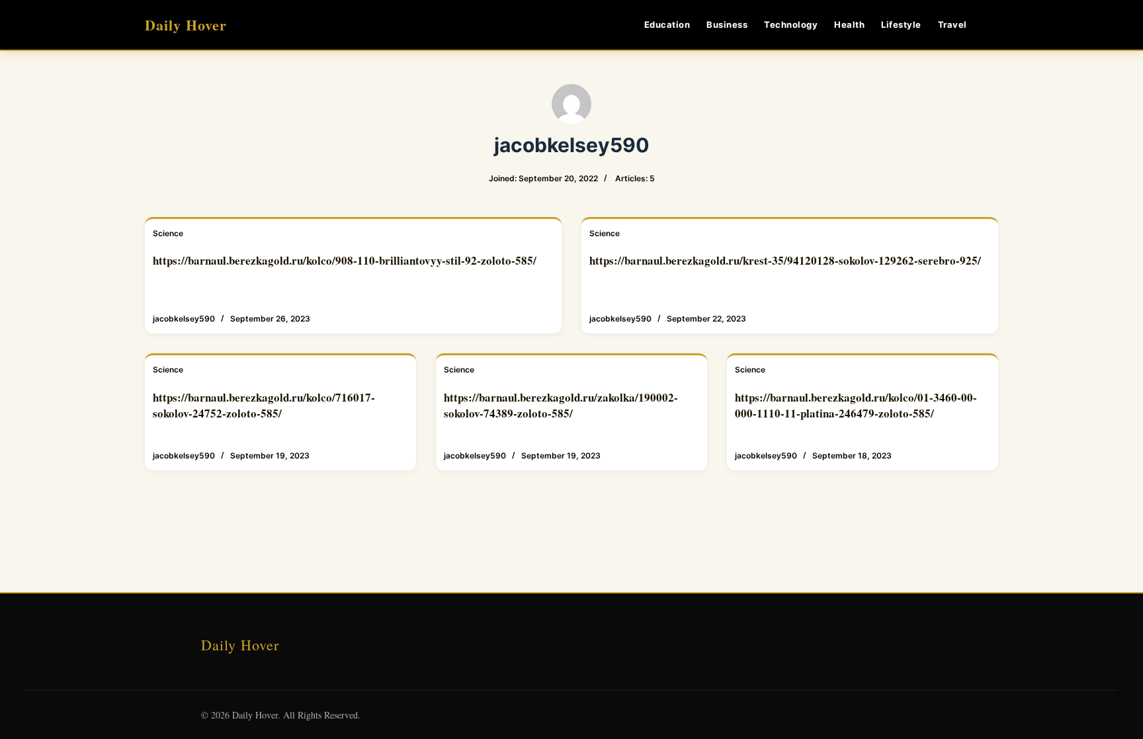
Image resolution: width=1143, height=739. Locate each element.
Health (849, 24)
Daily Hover (186, 25)
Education (667, 24)
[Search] (993, 25)
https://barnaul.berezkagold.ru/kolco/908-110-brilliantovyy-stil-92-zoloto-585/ (344, 260)
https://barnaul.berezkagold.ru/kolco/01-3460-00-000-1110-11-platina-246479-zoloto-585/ (856, 405)
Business (726, 24)
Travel (952, 24)
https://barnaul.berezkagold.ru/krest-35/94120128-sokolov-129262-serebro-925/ (785, 260)
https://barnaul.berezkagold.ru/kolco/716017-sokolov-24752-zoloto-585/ (264, 405)
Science (168, 233)
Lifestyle (901, 24)
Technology (791, 24)
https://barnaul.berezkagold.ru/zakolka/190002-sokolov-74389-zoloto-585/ (561, 405)
